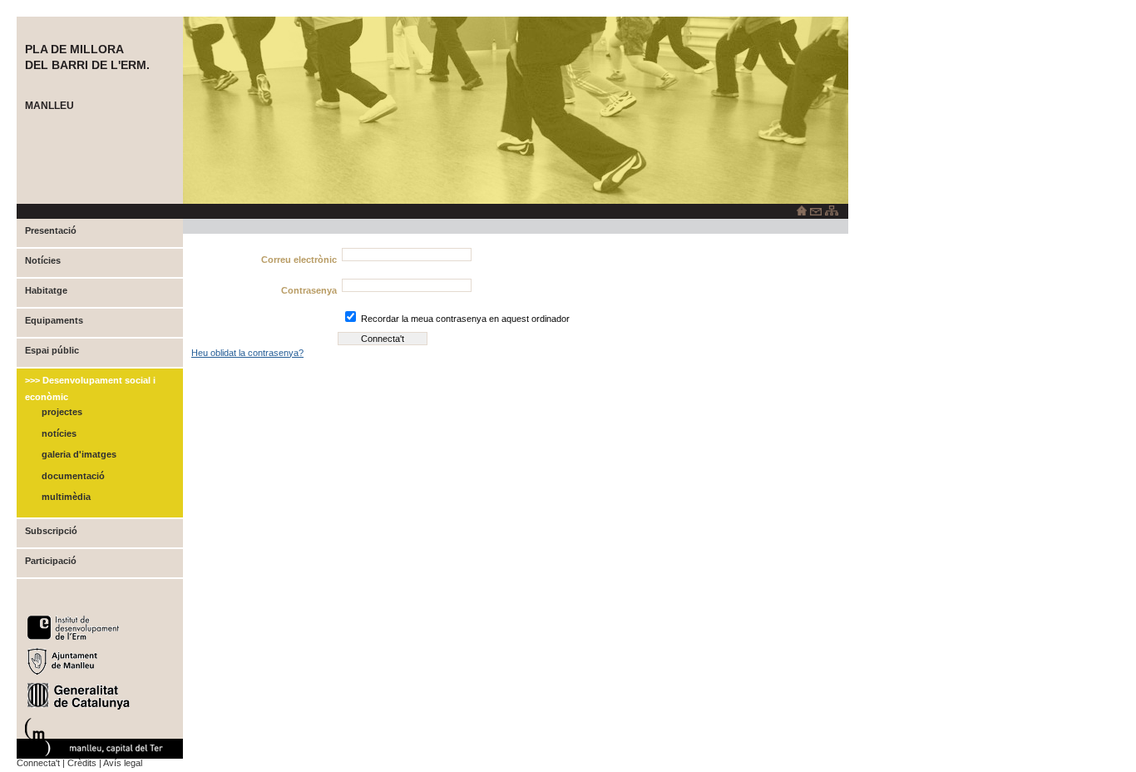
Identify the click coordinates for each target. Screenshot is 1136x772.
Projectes (62, 412)
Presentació (51, 230)
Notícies (43, 260)
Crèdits (81, 763)
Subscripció (51, 531)
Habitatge (46, 290)
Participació (51, 561)
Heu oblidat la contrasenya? (247, 353)
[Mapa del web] (831, 211)
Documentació (73, 476)
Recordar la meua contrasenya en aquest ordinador (465, 319)
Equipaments (54, 320)
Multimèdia (66, 497)
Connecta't (38, 763)
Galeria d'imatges (79, 454)
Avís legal (122, 763)
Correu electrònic (299, 260)
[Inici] (802, 211)
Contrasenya (309, 290)
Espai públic (52, 350)
